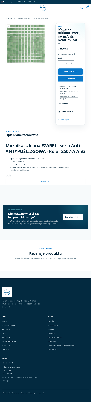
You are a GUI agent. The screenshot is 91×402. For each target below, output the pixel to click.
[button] (86, 7)
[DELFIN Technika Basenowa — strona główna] (7, 292)
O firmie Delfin (53, 325)
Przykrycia (5, 349)
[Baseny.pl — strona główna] (42, 7)
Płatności (51, 333)
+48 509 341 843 (7, 363)
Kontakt (51, 321)
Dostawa (51, 329)
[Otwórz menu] (4, 7)
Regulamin (52, 341)
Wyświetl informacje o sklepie (69, 98)
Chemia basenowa (8, 325)
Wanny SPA (6, 345)
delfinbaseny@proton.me (11, 367)
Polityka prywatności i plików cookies (61, 345)
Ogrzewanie (6, 337)
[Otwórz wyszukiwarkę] (81, 7)
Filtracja (4, 333)
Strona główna (10, 18)
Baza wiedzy (52, 349)
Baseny (4, 321)
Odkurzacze (6, 329)
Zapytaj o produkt (71, 217)
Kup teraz (70, 79)
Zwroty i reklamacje (55, 337)
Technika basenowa (9, 341)
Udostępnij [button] (64, 120)
